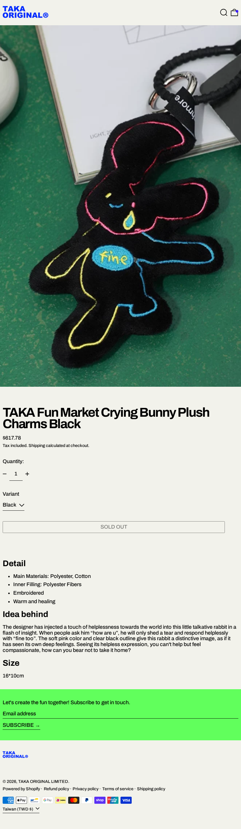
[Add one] (27, 474)
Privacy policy (85, 788)
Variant (11, 494)
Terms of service (117, 788)
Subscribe (18, 725)
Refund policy (56, 788)
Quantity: (13, 461)
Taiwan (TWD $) (18, 809)
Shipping (37, 445)
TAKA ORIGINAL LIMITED (43, 781)
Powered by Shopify (21, 788)
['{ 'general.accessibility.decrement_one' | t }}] (4, 474)
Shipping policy (151, 788)
